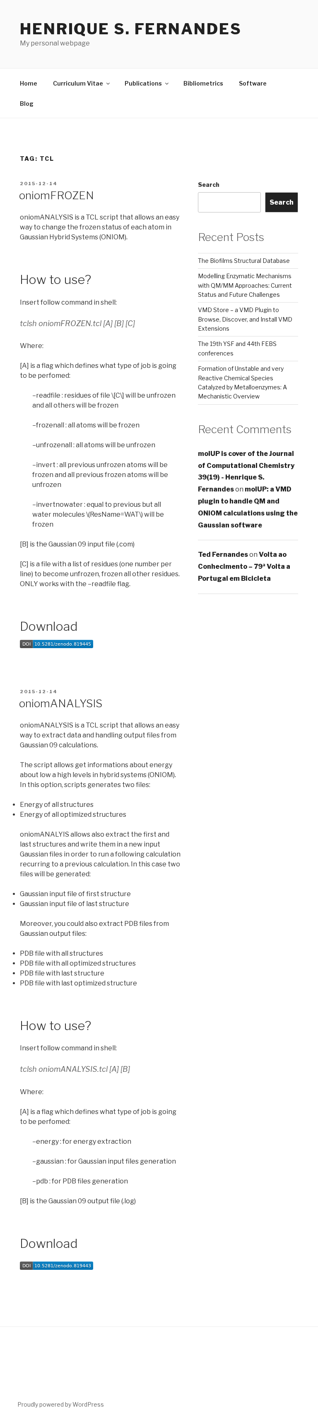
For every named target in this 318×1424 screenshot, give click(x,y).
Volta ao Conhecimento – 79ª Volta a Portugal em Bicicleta (244, 566)
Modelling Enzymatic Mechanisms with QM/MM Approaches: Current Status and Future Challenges (245, 285)
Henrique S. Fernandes (130, 29)
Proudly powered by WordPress (60, 1404)
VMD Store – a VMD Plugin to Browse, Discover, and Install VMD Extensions (245, 319)
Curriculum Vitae (78, 83)
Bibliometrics (203, 83)
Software (253, 83)
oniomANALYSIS (60, 703)
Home (28, 83)
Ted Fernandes (223, 554)
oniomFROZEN (56, 195)
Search (208, 184)
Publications (143, 83)
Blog (27, 103)
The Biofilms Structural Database (244, 260)
